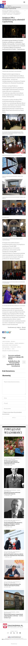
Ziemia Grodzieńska (14, 11)
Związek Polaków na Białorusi (10, 350)
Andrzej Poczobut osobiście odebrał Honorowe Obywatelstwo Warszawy (14, 554)
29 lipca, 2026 (7, 587)
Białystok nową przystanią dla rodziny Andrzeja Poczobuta (12, 584)
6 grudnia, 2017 (6, 13)
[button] (2, 6)
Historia (6, 490)
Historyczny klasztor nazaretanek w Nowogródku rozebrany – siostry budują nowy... (13, 616)
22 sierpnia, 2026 (8, 465)
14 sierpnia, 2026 (8, 495)
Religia (9, 5)
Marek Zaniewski (19, 343)
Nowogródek (5, 347)
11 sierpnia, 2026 (8, 526)
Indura (13, 341)
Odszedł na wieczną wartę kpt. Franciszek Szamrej (12, 493)
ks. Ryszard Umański (8, 343)
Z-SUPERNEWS (11, 459)
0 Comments (16, 14)
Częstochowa (6, 341)
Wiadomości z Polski (12, 10)
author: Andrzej (16, 13)
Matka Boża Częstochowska (10, 345)
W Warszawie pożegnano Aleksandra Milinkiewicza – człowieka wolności (12, 462)
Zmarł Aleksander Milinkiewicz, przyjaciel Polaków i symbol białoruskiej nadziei (13, 524)
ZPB (13, 348)
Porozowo (13, 347)
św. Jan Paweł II (6, 348)
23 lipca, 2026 (7, 618)
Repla (18, 347)
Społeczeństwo (8, 458)
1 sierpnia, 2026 (8, 557)
